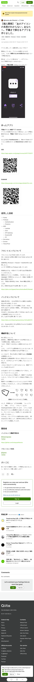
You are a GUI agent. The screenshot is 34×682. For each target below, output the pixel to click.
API (21, 641)
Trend (3, 5)
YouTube (3, 659)
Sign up (12, 674)
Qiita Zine (22, 651)
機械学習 (7, 37)
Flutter (18, 37)
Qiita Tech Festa (24, 633)
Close (18, 674)
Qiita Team (23, 648)
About (2, 622)
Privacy (3, 627)
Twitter (3, 439)
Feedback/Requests (6, 635)
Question (16, 5)
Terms (2, 625)
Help (2, 638)
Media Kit (3, 633)
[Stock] (7, 474)
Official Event (25, 5)
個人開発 (23, 37)
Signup (29, 2)
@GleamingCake (6, 437)
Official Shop (23, 653)
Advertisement (5, 641)
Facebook (3, 656)
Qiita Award (23, 635)
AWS (3, 37)
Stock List (10, 5)
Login (22, 2)
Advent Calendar (24, 630)
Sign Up (20, 587)
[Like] (3, 474)
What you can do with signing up (11, 495)
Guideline (3, 630)
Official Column (24, 627)
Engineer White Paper (25, 638)
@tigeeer (4, 452)
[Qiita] (4, 2)
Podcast (3, 661)
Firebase (13, 37)
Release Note (23, 622)
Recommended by (13, 514)
